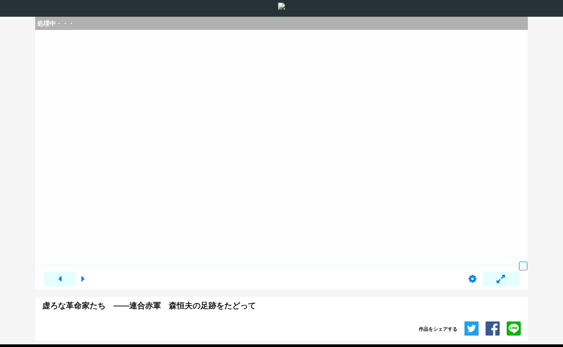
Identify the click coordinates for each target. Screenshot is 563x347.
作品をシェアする (438, 329)
